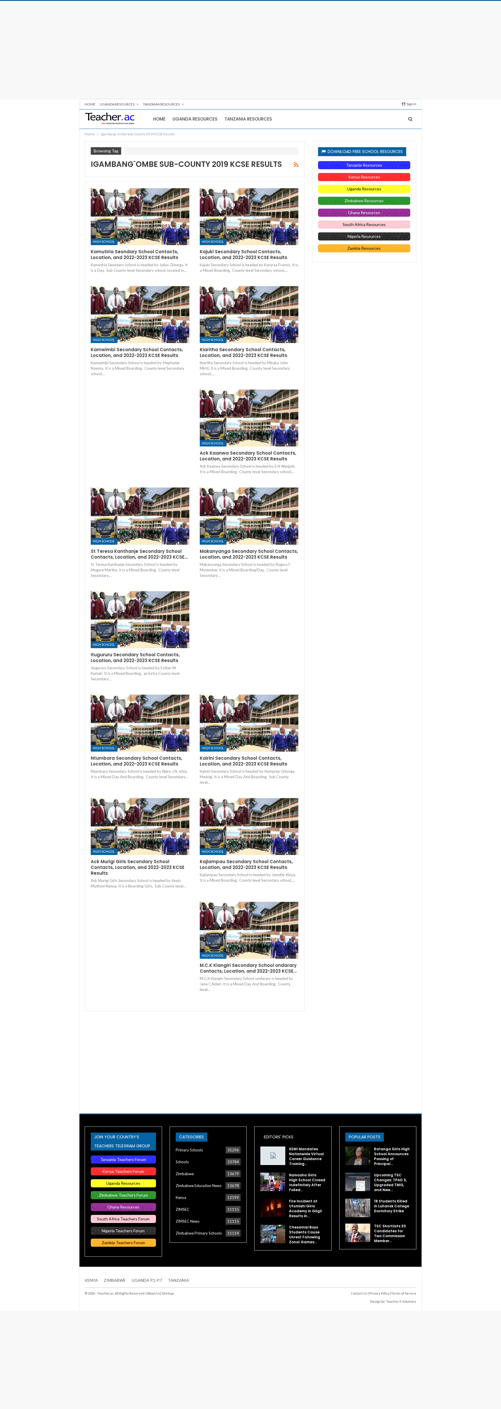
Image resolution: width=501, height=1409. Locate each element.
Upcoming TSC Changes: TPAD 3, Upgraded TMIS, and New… (390, 1182)
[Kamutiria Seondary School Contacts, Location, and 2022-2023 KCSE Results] (140, 216)
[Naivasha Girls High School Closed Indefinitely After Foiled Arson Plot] (272, 1182)
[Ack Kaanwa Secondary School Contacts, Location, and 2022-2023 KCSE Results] (249, 417)
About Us (153, 1293)
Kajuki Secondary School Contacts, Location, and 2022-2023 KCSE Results (243, 254)
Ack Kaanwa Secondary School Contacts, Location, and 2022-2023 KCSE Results (248, 456)
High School (104, 241)
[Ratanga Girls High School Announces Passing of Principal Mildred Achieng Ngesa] (357, 1155)
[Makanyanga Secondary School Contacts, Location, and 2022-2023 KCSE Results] (249, 515)
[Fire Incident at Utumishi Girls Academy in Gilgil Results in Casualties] (272, 1208)
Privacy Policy (379, 1293)
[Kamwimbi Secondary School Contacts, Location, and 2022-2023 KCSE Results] (140, 314)
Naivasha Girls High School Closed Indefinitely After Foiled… (307, 1182)
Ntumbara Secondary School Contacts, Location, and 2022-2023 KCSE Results (136, 761)
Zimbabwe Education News (199, 1185)
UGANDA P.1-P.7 (147, 1280)
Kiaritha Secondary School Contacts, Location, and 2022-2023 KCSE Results (243, 352)
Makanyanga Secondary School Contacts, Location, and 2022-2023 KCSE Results (249, 554)
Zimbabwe (185, 1173)
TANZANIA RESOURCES (161, 104)
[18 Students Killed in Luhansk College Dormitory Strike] (357, 1208)
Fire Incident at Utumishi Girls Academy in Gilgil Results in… (305, 1208)
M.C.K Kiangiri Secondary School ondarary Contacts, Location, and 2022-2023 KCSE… (248, 968)
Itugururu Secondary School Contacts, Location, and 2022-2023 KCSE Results (135, 658)
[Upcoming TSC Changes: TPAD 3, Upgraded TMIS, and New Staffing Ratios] (357, 1182)
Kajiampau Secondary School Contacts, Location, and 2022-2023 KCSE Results (246, 864)
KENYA (91, 1280)
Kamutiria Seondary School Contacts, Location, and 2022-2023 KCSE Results (134, 254)
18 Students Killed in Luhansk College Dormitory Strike (391, 1206)
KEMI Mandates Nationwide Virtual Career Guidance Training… (306, 1156)
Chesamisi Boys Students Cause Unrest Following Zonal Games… (304, 1234)
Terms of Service (403, 1293)
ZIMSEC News (187, 1221)
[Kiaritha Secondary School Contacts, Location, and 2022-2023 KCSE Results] (249, 314)
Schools (182, 1162)
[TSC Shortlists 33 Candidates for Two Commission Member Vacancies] (357, 1233)
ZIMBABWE (115, 1280)
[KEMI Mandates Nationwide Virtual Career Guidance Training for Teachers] (272, 1155)
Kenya (181, 1197)
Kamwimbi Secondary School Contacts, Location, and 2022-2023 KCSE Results (137, 352)
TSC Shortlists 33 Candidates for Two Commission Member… (390, 1233)
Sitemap (168, 1293)
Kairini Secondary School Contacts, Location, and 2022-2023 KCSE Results (243, 761)
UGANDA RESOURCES (117, 104)
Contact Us (359, 1293)
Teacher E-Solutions (401, 1301)
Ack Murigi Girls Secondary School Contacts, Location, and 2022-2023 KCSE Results (137, 867)
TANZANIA (178, 1280)
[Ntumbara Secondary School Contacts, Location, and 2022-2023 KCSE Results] (140, 723)
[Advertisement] (250, 50)
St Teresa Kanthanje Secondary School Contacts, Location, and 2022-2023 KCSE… (139, 554)
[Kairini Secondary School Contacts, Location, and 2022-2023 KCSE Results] (249, 723)
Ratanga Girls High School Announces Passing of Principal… (392, 1156)
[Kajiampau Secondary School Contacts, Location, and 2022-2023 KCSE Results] (249, 826)
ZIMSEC (182, 1209)
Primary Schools (189, 1150)
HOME (90, 104)
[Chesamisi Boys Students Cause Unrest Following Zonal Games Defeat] (272, 1234)
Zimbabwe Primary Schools (199, 1233)
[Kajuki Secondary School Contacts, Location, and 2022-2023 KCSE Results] (249, 216)
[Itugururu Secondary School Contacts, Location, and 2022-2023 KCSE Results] (140, 619)
